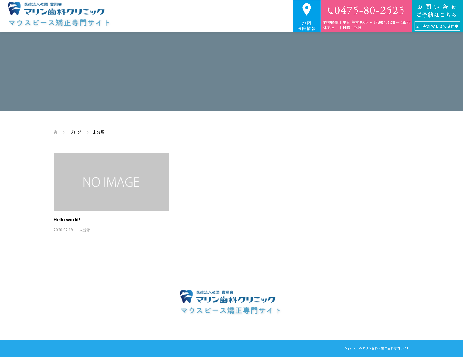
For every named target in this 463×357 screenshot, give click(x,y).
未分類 (84, 229)
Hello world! (67, 219)
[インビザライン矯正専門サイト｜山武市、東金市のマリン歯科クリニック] (60, 16)
